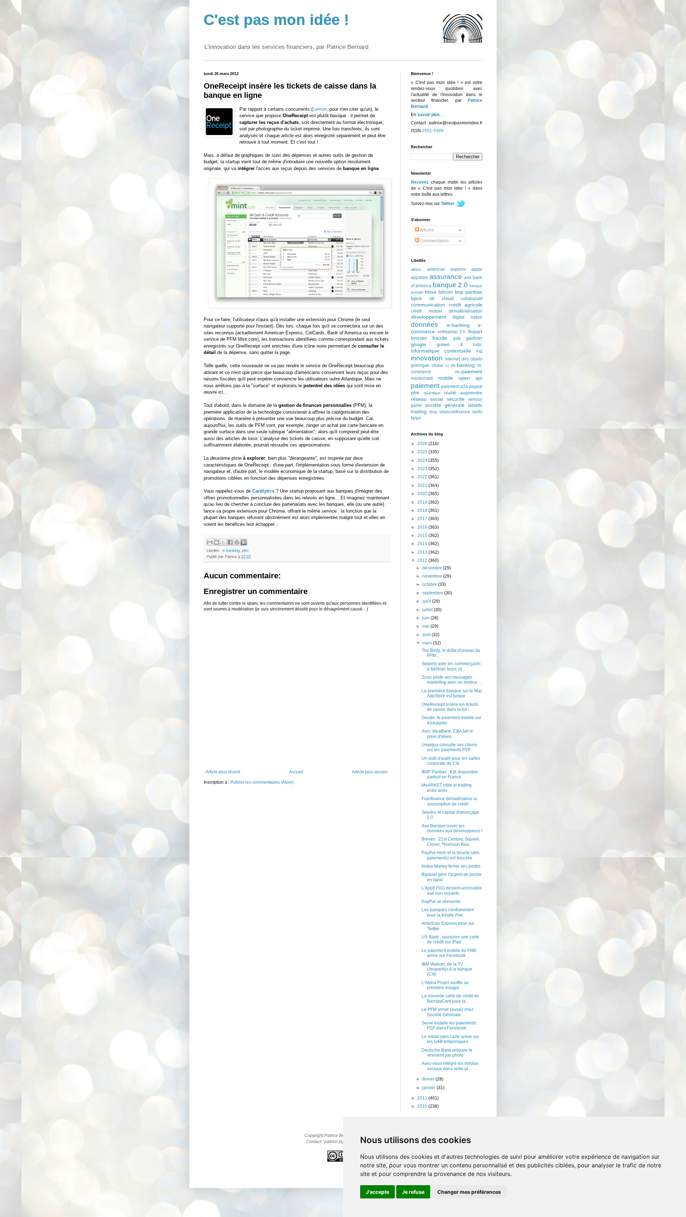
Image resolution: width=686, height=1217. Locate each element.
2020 (422, 493)
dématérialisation (465, 311)
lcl (447, 366)
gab (457, 338)
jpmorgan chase (427, 365)
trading (419, 411)
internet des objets (463, 358)
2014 (422, 543)
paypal (475, 386)
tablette (475, 405)
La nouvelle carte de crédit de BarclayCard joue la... (450, 998)
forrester (419, 338)
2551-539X (433, 130)
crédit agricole (466, 305)
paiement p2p (454, 386)
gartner (474, 338)
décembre (432, 567)
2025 (422, 451)
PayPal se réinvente (441, 901)
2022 (422, 476)
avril (427, 634)
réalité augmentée (463, 392)
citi (431, 298)
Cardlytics (263, 491)
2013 (422, 552)
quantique (432, 393)
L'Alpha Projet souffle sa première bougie (445, 985)
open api (470, 378)
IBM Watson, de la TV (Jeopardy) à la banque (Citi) (447, 969)
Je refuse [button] (413, 1192)
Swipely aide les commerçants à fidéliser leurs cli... (451, 666)
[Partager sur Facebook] (230, 542)
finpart (475, 331)
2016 (422, 527)
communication (428, 305)
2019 (422, 502)
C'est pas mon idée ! (276, 19)
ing (479, 351)
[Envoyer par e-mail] (209, 542)
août (427, 601)
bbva (430, 292)
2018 (422, 510)
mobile (445, 378)
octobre (430, 584)
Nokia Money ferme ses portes (451, 866)
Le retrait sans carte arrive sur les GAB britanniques (450, 1039)
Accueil (296, 771)
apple (476, 269)
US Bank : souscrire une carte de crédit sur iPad (450, 939)
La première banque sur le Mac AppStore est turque (452, 693)
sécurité (455, 399)
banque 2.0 (450, 285)
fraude (439, 338)
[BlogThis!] (216, 542)
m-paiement (468, 371)
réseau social (427, 399)
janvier (429, 1087)
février (429, 1079)
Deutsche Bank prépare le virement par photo (447, 1053)
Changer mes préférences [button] (469, 1192)
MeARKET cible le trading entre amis (447, 788)
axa (467, 277)
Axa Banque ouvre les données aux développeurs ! (452, 828)
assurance (445, 276)
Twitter (447, 203)
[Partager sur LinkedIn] (243, 542)
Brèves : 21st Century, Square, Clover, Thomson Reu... (451, 842)
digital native (468, 317)
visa (433, 411)
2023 (422, 468)
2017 (422, 518)
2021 (422, 485)
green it (450, 344)
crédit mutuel (426, 311)
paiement (425, 385)
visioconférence (454, 411)
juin (426, 617)
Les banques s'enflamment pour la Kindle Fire (448, 912)
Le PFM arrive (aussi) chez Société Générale (447, 1012)
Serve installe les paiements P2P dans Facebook (449, 1026)
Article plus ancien (370, 771)
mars (427, 642)
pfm (245, 550)
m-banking (463, 365)
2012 (422, 560)
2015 (422, 535)
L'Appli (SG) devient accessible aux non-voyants (452, 891)
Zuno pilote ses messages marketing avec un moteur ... (452, 680)
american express (446, 269)
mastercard (422, 378)
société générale (445, 405)
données (424, 324)
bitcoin (445, 292)
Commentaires (434, 240)
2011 (422, 1098)
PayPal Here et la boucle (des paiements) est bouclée (450, 855)
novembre (432, 576)
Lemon (320, 109)
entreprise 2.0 (452, 331)
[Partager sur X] (223, 542)
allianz (416, 269)
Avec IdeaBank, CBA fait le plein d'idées (447, 734)
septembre (433, 592)
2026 (422, 443)
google (418, 344)
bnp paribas (468, 292)
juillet (428, 609)
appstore (419, 277)
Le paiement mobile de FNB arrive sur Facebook (449, 953)
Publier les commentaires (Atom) (262, 782)
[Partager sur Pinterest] (236, 542)
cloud (448, 298)
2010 (422, 1106)
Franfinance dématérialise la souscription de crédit (449, 801)
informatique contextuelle (441, 351)
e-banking (231, 550)
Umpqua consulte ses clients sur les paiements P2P (449, 747)
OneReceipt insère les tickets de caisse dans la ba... (450, 707)
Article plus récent (222, 771)
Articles (426, 230)
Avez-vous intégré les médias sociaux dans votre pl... (450, 1066)
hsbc (477, 344)
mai (426, 626)
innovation (427, 358)
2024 (422, 460)
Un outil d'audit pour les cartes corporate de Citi (451, 761)
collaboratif (471, 298)
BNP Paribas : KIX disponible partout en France (450, 774)
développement (428, 317)
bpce (416, 298)
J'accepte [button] (377, 1192)
